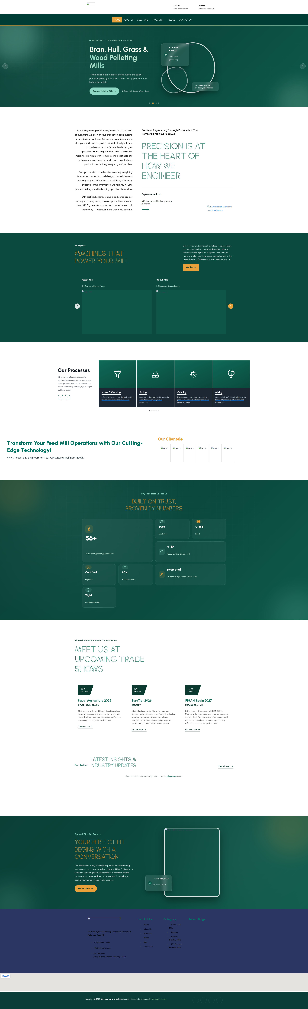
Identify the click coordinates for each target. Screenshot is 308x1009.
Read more (191, 267)
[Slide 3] (154, 103)
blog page (171, 776)
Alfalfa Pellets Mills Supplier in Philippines (204, 931)
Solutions (142, 20)
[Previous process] (60, 397)
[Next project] (230, 306)
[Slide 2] (151, 103)
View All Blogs (224, 766)
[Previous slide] (5, 66)
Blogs (172, 20)
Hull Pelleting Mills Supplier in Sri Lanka (203, 961)
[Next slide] (303, 66)
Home (117, 20)
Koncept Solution (159, 999)
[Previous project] (77, 306)
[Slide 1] (149, 103)
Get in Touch (84, 888)
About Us (129, 20)
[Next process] (67, 397)
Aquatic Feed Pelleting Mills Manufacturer (205, 946)
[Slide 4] (157, 103)
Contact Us (185, 20)
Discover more (84, 726)
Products (157, 20)
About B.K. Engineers (103, 91)
